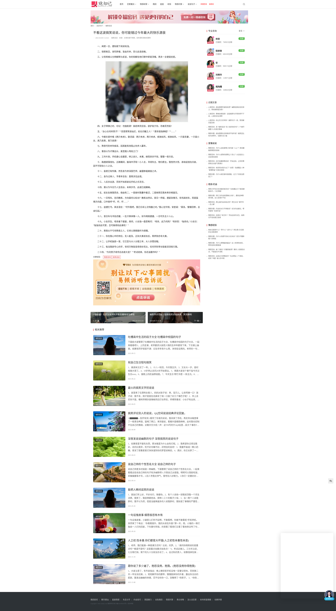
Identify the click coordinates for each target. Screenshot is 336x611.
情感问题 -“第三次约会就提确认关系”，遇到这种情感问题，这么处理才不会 (226, 197)
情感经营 (143, 4)
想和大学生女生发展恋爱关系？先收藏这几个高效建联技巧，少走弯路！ (226, 190)
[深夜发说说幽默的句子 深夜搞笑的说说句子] (109, 447)
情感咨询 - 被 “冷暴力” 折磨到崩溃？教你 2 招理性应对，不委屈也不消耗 (226, 251)
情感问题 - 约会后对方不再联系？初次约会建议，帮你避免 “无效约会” (226, 210)
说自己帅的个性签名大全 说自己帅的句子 (152, 464)
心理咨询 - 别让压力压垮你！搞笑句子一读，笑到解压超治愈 (226, 121)
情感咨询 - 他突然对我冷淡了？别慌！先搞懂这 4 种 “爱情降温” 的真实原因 (226, 169)
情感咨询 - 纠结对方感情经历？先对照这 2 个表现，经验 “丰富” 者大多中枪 (226, 257)
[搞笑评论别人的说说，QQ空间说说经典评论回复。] (109, 421)
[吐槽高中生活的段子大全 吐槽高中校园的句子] (109, 345)
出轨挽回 (158, 600)
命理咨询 (204, 4)
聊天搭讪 (105, 600)
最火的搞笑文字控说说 (141, 387)
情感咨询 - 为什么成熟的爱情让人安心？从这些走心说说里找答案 (226, 156)
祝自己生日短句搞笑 (140, 362)
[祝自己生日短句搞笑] (109, 371)
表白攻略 (180, 600)
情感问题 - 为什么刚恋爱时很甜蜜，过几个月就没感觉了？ (226, 175)
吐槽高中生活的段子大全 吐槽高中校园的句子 (154, 337)
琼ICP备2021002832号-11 (120, 603)
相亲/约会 (212, 184)
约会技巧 (137, 600)
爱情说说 (212, 143)
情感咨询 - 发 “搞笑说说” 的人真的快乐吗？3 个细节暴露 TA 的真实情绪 (226, 128)
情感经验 (212, 225)
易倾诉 (211, 4)
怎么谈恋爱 (192, 600)
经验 (169, 4)
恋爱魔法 (130, 4)
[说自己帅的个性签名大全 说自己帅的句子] (109, 472)
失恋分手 (126, 600)
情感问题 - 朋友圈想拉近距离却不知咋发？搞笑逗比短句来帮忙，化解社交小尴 (226, 135)
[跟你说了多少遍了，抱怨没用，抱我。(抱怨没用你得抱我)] (109, 574)
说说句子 (191, 4)
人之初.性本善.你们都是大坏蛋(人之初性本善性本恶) (158, 540)
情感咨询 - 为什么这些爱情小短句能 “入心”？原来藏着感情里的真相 (226, 149)
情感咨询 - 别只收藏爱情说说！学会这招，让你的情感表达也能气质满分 (226, 162)
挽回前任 (94, 600)
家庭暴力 (148, 600)
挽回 (154, 4)
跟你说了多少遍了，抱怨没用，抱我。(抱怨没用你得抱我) (161, 566)
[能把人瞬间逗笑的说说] (109, 498)
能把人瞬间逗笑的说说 (141, 489)
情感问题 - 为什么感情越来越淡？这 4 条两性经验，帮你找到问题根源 (226, 244)
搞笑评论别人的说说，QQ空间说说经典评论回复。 (157, 413)
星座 (162, 4)
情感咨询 (107, 257)
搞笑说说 (114, 38)
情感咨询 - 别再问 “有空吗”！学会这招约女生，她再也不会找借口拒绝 (226, 216)
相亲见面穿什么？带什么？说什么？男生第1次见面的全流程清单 (226, 231)
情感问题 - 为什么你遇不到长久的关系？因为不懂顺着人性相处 (226, 238)
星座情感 (115, 600)
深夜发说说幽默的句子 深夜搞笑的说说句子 (153, 438)
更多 (241, 31)
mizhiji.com (104, 603)
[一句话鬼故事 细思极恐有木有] (109, 523)
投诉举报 (130, 603)
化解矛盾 (218, 600)
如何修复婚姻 (205, 600)
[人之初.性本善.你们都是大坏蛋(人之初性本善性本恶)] (109, 549)
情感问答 (178, 4)
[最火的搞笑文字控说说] (109, 396)
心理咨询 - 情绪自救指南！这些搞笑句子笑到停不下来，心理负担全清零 (226, 115)
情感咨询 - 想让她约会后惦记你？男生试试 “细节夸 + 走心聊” (226, 203)
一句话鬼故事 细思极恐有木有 (145, 515)
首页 (121, 4)
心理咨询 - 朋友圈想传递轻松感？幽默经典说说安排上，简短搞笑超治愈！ (226, 108)
